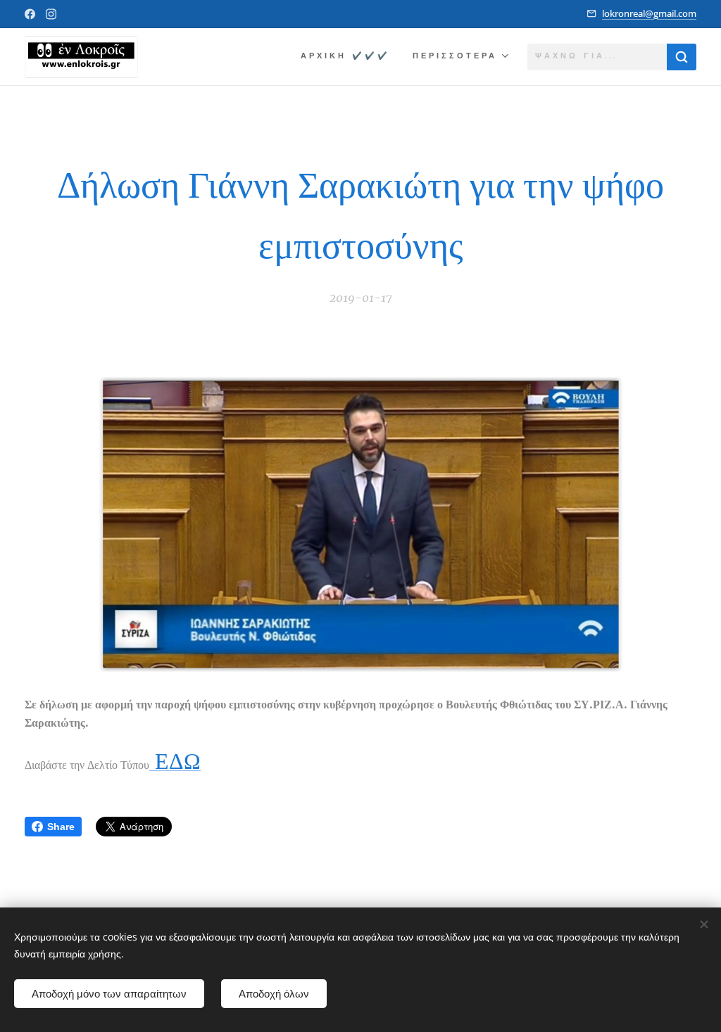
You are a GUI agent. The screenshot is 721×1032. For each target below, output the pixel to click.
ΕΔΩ (175, 761)
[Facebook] (30, 14)
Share (61, 826)
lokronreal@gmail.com (649, 13)
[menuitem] (349, 57)
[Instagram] (51, 14)
